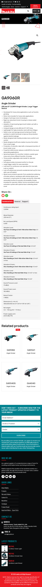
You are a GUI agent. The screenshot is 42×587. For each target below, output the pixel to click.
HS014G (11, 553)
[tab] (7, 201)
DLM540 (11, 561)
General (17, 201)
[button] (35, 11)
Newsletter (4, 500)
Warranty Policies (6, 494)
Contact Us (5, 497)
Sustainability (16, 4)
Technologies (6, 7)
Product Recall (5, 507)
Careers (17, 7)
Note (12, 7)
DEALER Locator (35, 6)
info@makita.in (7, 2)
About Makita (5, 488)
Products (4, 491)
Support (23, 7)
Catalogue (4, 504)
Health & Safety (6, 4)
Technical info (7, 201)
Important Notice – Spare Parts (10, 510)
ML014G (11, 546)
